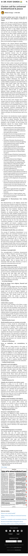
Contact (13, 534)
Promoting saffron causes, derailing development (13, 523)
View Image (4, 467)
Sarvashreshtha (18, 550)
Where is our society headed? (8, 513)
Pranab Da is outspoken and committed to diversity (14, 519)
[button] (27, 2)
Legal (18, 534)
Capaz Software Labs (17, 547)
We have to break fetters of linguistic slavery (12, 521)
